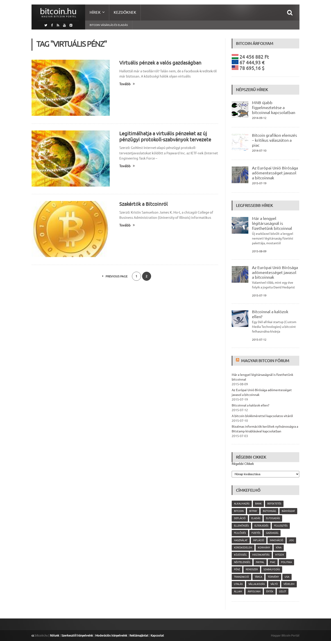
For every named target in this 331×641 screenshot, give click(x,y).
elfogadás (273, 518)
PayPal (260, 562)
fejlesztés (281, 525)
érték (269, 591)
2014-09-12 (259, 117)
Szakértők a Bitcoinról (143, 204)
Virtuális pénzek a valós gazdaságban (160, 62)
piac (272, 562)
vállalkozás (256, 584)
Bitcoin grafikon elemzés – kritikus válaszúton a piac (274, 140)
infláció (258, 540)
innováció (276, 540)
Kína (278, 547)
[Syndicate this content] (238, 360)
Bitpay (253, 511)
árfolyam (254, 591)
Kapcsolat (157, 635)
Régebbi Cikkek (243, 463)
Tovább (125, 84)
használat (240, 540)
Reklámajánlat (138, 635)
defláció (240, 518)
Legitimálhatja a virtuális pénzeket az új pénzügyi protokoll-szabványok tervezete (165, 136)
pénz (237, 569)
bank (258, 503)
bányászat (288, 511)
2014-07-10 (259, 150)
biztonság (269, 511)
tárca (258, 576)
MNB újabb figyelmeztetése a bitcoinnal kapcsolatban (273, 107)
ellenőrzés (241, 525)
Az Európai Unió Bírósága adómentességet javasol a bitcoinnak (275, 173)
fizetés (256, 533)
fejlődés (240, 533)
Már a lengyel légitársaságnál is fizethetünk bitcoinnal (272, 223)
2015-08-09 (259, 251)
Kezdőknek (125, 12)
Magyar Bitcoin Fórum (265, 360)
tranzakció (241, 576)
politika (286, 562)
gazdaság (272, 533)
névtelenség (242, 562)
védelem (289, 584)
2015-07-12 (259, 339)
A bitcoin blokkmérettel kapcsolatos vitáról (262, 416)
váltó (274, 584)
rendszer (252, 569)
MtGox (279, 554)
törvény (273, 576)
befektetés (274, 503)
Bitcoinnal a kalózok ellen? (250, 405)
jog (291, 540)
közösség (240, 554)
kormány (264, 547)
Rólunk (54, 635)
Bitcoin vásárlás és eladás (109, 24)
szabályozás (271, 569)
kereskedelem (243, 547)
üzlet (282, 591)
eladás (255, 518)
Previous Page (116, 276)
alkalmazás (241, 503)
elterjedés (261, 525)
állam (238, 591)
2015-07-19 (259, 183)
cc (33, 635)
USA (287, 576)
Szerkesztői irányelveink (77, 635)
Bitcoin (239, 511)
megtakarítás (261, 554)
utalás (238, 584)
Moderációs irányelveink (111, 635)
